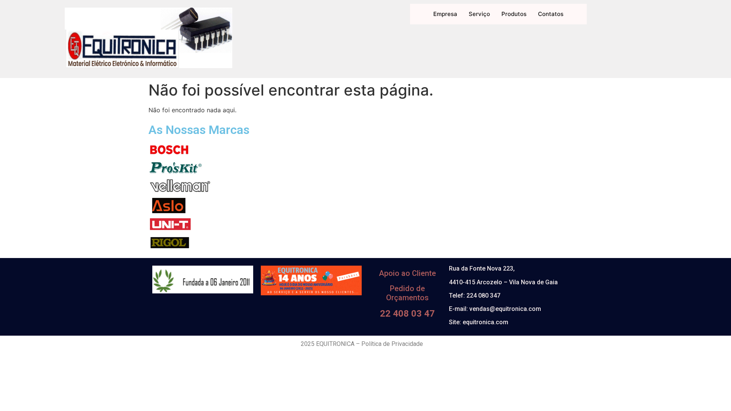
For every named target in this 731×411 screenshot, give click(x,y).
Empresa (445, 14)
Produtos (514, 14)
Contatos (550, 14)
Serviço (479, 14)
